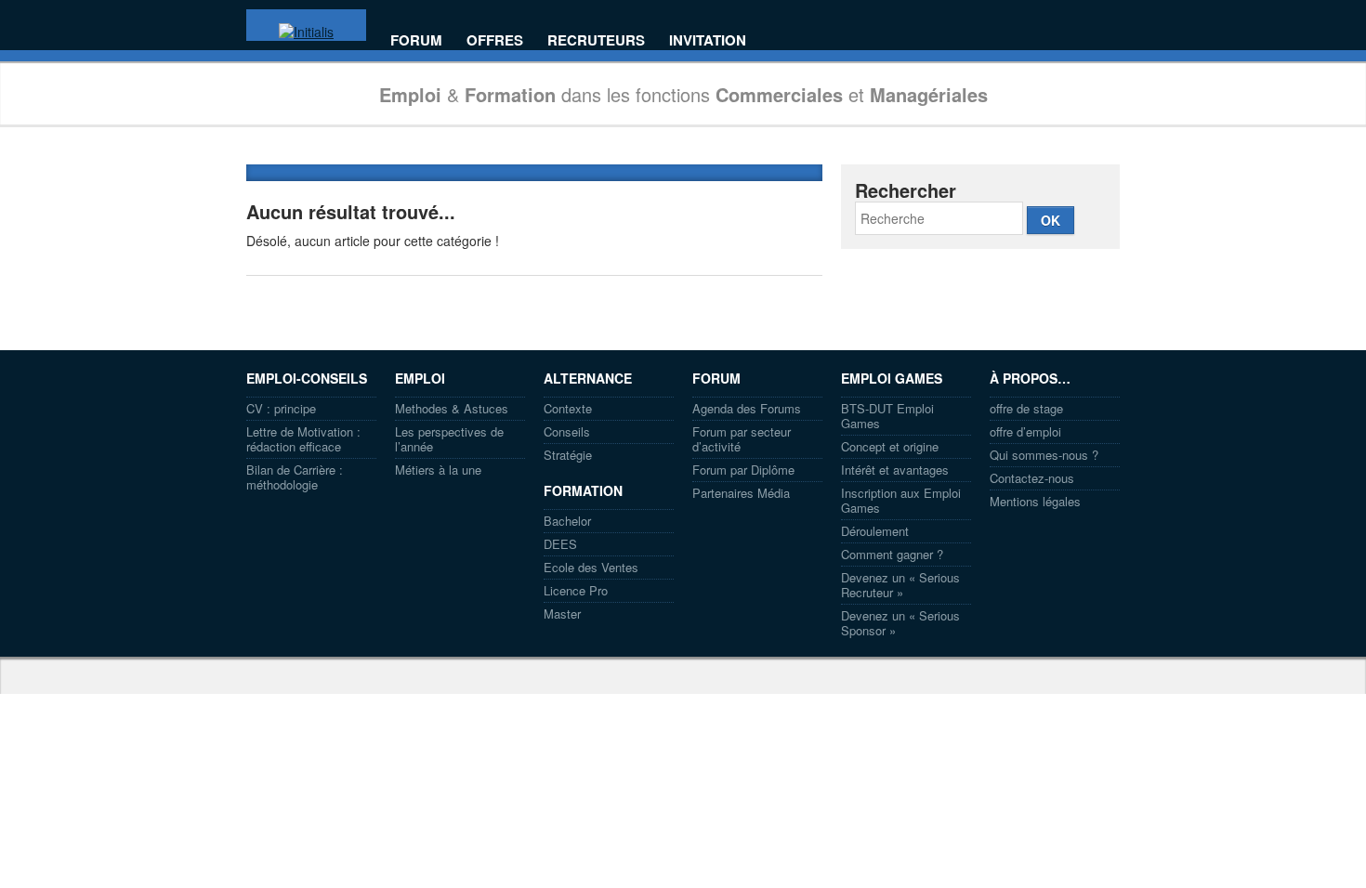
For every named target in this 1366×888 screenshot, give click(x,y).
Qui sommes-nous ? (1044, 455)
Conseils (567, 431)
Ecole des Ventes (591, 567)
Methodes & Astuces (451, 408)
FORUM (416, 40)
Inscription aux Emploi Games (901, 500)
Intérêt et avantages (895, 469)
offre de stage (1026, 408)
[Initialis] (306, 31)
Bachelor (567, 520)
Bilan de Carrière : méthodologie (294, 477)
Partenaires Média (741, 493)
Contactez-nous (1032, 478)
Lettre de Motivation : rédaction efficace (303, 439)
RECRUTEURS (596, 40)
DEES (560, 544)
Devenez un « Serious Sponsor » (900, 623)
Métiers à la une (438, 469)
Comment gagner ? (892, 554)
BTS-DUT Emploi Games (887, 415)
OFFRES (494, 40)
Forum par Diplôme (743, 469)
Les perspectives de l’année (449, 439)
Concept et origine (890, 446)
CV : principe (281, 408)
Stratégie (568, 455)
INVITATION (707, 40)
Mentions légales (1035, 501)
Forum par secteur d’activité (741, 439)
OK (1050, 220)
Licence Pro (576, 590)
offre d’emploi (1025, 431)
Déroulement (875, 531)
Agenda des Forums (746, 408)
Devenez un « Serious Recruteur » (900, 584)
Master (562, 613)
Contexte (568, 408)
